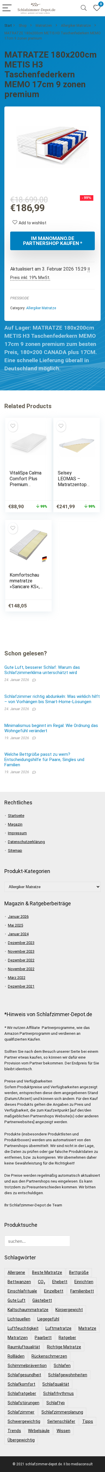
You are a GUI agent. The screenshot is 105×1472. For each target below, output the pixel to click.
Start (8, 26)
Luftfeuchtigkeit (23, 1328)
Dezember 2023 (21, 943)
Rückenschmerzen (49, 1356)
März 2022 (16, 977)
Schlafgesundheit (24, 1375)
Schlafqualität (55, 1384)
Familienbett (82, 1291)
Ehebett (59, 1281)
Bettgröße (79, 1272)
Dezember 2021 (21, 986)
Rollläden (16, 1356)
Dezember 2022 (21, 960)
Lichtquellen (19, 1319)
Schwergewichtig (24, 1421)
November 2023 (21, 951)
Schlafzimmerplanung (62, 1412)
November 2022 (21, 969)
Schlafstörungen (23, 1402)
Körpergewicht (69, 1309)
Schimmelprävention (27, 1365)
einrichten (83, 1281)
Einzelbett (53, 1291)
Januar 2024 (18, 934)
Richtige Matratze (64, 1347)
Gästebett (42, 1300)
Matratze (87, 1328)
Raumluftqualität (24, 1347)
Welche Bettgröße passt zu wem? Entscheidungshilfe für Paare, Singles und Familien (44, 759)
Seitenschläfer (61, 1421)
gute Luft (16, 1300)
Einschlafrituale (22, 1291)
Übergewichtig (21, 1440)
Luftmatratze (58, 1328)
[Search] (84, 8)
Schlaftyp (55, 1402)
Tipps (87, 1421)
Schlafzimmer (21, 1412)
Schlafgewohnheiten (67, 1375)
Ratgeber (67, 1337)
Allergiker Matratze (76, 26)
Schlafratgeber (22, 1393)
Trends (14, 1430)
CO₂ (41, 1281)
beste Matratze (47, 1272)
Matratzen (44, 26)
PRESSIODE (19, 298)
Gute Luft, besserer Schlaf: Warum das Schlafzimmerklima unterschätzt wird (42, 670)
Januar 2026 (18, 916)
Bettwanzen (19, 1281)
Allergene (16, 1272)
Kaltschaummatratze (28, 1309)
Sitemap (15, 850)
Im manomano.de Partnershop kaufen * (52, 240)
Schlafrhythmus (58, 1393)
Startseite (16, 815)
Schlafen (62, 1365)
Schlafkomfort (21, 1384)
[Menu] (7, 8)
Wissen (63, 1430)
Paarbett (43, 1337)
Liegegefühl (48, 1319)
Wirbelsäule (39, 1430)
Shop (23, 26)
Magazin (15, 824)
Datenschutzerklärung (26, 842)
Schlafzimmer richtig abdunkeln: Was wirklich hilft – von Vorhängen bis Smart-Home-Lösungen (52, 699)
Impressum (17, 833)
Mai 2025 (15, 925)
